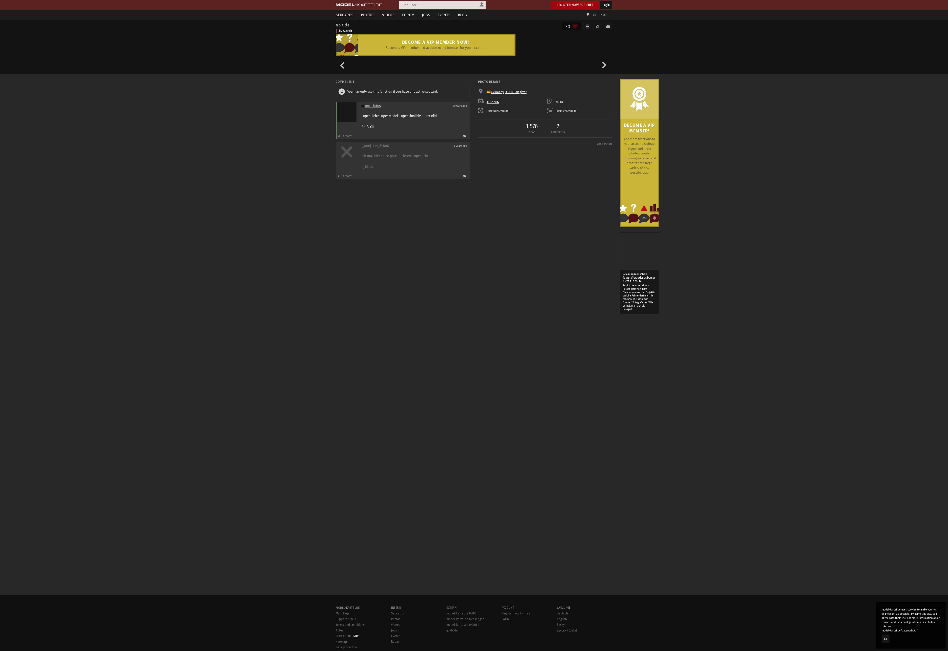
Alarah (347, 31)
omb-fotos (373, 106)
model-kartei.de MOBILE (462, 625)
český (561, 625)
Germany (497, 92)
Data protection (346, 647)
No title (343, 24)
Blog (462, 15)
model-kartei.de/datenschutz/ (900, 630)
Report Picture (604, 144)
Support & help (346, 619)
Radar (395, 641)
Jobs (426, 15)
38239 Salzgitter (516, 92)
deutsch (562, 613)
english (562, 619)
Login (606, 5)
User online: (347, 636)
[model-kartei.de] (358, 5)
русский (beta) (567, 630)
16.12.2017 (493, 102)
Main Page (342, 613)
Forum (408, 15)
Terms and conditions (350, 625)
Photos (368, 15)
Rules (339, 630)
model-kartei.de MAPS (461, 613)
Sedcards (345, 15)
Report (347, 136)
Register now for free (575, 5)
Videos (388, 15)
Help (603, 14)
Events (444, 15)
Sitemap (341, 642)
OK (885, 639)
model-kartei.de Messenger (465, 619)
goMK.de (452, 630)
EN (594, 14)
